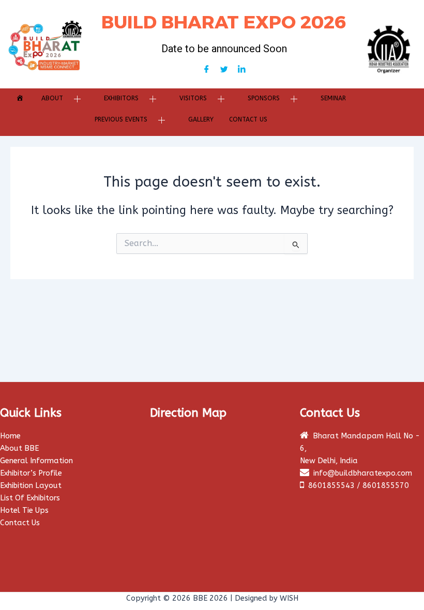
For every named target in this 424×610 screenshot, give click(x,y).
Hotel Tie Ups (24, 510)
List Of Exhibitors (30, 498)
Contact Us (20, 522)
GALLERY (201, 119)
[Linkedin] (241, 70)
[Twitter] (224, 70)
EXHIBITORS (121, 98)
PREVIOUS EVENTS (121, 119)
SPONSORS (264, 98)
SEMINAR (333, 98)
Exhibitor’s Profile (31, 473)
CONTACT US (248, 119)
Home (10, 436)
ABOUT (52, 98)
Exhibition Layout (31, 485)
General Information (36, 460)
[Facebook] (206, 70)
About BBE (19, 448)
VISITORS (193, 98)
